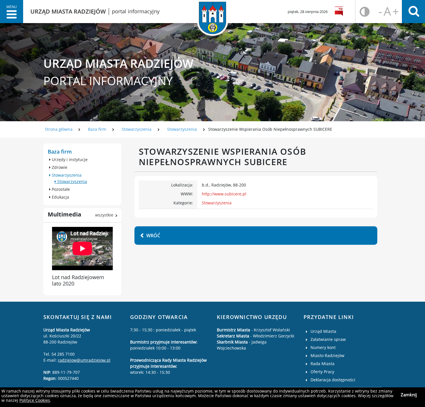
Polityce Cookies (34, 400)
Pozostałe (60, 189)
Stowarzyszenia (137, 129)
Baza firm (97, 129)
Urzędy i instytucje (69, 159)
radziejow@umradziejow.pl (84, 360)
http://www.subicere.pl (224, 194)
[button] (11, 11)
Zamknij (409, 394)
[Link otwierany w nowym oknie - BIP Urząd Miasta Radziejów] (339, 11)
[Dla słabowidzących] (364, 11)
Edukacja (60, 197)
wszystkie (104, 215)
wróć (153, 235)
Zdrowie (59, 167)
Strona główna (59, 129)
